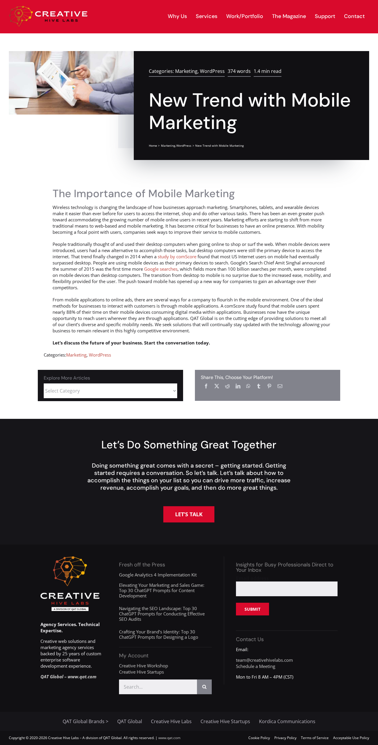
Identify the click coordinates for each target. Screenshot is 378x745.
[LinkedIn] (238, 386)
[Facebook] (206, 386)
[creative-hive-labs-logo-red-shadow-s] (48, 8)
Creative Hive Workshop (143, 666)
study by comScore (177, 256)
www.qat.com (169, 737)
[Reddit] (227, 386)
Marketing (186, 71)
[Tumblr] (258, 386)
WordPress (212, 71)
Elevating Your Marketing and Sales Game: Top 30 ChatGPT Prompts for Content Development (161, 590)
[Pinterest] (269, 386)
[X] (216, 386)
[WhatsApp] (248, 386)
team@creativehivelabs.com (264, 660)
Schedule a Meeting (255, 666)
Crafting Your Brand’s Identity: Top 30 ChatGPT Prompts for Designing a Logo (158, 634)
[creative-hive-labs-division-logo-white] (70, 558)
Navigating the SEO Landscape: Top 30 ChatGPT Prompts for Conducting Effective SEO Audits (162, 613)
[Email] (280, 386)
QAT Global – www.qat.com (68, 676)
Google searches (160, 269)
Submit (252, 609)
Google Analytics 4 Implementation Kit (158, 575)
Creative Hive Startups (141, 672)
